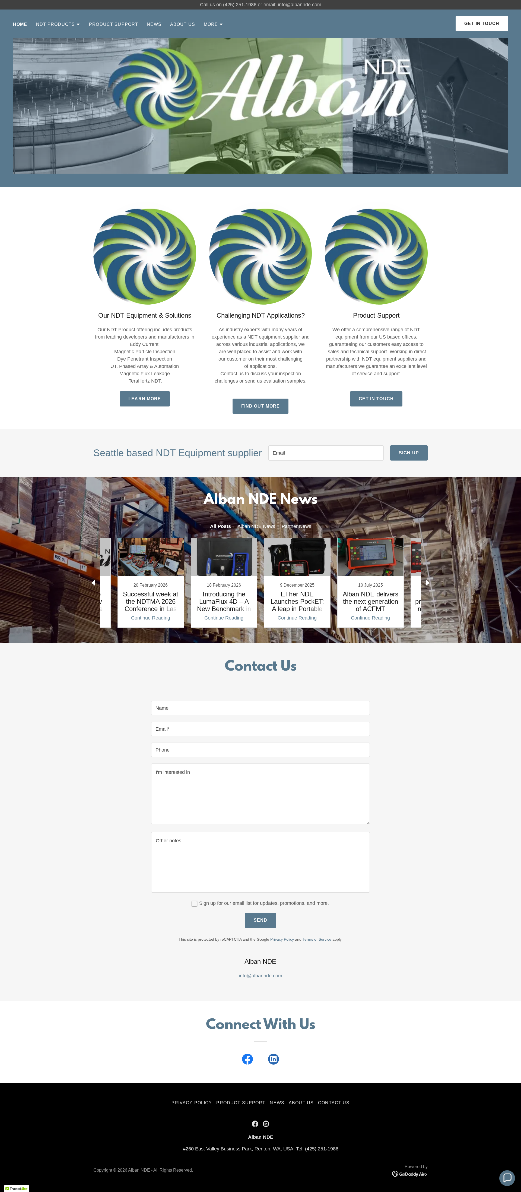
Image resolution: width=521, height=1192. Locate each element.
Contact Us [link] (334, 1102)
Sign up (409, 452)
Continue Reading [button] (150, 618)
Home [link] (20, 24)
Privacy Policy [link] (282, 939)
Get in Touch (481, 23)
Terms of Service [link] (317, 939)
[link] (150, 583)
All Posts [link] (220, 526)
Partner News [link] (296, 526)
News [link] (154, 24)
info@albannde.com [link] (260, 975)
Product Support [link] (113, 24)
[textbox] (326, 453)
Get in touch (376, 398)
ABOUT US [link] (182, 24)
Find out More (260, 406)
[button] (58, 24)
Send (261, 920)
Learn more (144, 398)
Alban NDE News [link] (256, 526)
